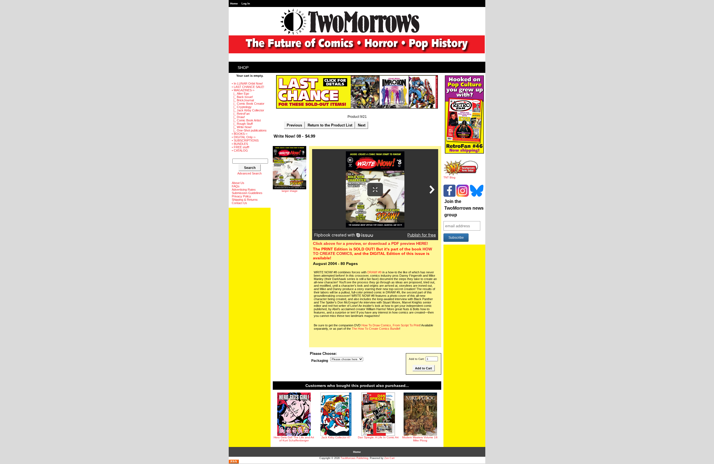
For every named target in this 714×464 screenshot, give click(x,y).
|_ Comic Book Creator (248, 103)
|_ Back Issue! (242, 97)
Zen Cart (389, 458)
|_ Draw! (238, 117)
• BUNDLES (240, 143)
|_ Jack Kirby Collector (248, 110)
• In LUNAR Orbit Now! (247, 83)
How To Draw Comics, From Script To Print (390, 325)
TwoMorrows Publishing (354, 458)
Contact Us (239, 203)
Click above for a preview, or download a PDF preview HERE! (370, 243)
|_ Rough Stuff (242, 123)
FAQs (236, 186)
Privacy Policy (241, 196)
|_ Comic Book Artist (246, 120)
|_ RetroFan (241, 113)
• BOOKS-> (239, 133)
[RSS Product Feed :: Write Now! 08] (234, 462)
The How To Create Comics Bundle (375, 328)
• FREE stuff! (240, 147)
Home (234, 3)
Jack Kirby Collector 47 (336, 437)
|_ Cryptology (242, 107)
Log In (246, 3)
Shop (243, 67)
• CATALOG (240, 150)
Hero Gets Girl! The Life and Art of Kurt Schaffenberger (294, 439)
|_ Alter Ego (240, 93)
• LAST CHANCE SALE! (248, 87)
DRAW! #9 (374, 272)
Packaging (319, 361)
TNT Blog (449, 177)
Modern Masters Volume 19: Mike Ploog (420, 439)
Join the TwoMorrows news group (464, 208)
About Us (238, 183)
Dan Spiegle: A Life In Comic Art (378, 437)
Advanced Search (249, 173)
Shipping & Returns (245, 199)
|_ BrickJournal (243, 100)
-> (243, 90)
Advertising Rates (244, 189)
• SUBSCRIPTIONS (245, 140)
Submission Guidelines (247, 193)
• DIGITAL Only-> (243, 137)
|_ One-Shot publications (249, 130)
